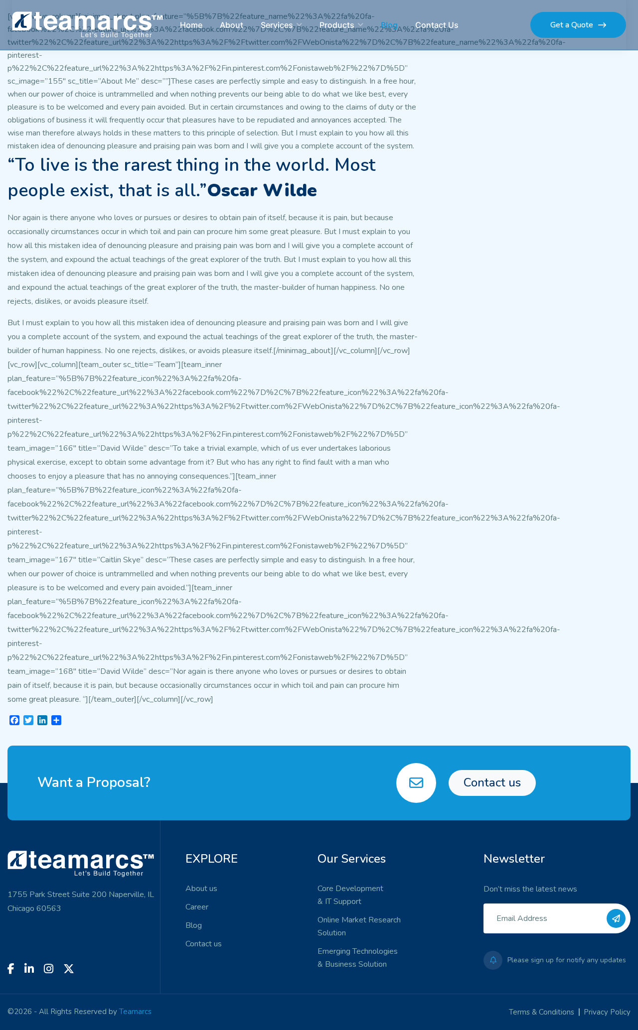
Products (336, 25)
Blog (389, 25)
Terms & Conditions (541, 1012)
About (231, 25)
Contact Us (437, 25)
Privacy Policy (607, 1012)
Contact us (492, 782)
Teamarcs (135, 1012)
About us (201, 888)
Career (196, 906)
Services (277, 25)
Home (191, 25)
